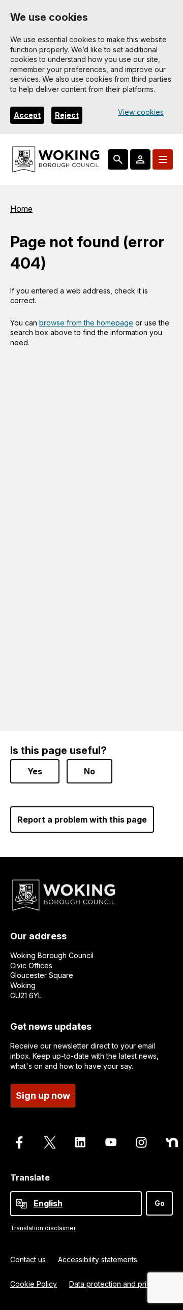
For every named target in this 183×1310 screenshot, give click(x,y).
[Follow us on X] (50, 1142)
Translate (30, 1177)
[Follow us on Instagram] (141, 1142)
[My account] (140, 159)
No (89, 771)
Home (21, 209)
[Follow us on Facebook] (19, 1142)
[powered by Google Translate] (21, 1204)
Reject (67, 115)
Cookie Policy (33, 1284)
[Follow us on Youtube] (111, 1142)
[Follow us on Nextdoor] (172, 1142)
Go (160, 1203)
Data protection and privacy (116, 1284)
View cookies (141, 112)
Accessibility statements (97, 1259)
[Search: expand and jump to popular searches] (118, 159)
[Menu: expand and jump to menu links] (162, 159)
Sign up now (43, 1095)
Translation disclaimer (43, 1228)
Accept (27, 115)
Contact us (28, 1259)
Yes (34, 771)
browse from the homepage (86, 322)
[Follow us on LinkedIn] (80, 1142)
